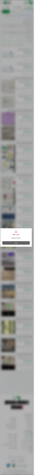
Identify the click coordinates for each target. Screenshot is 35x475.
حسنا (16, 243)
